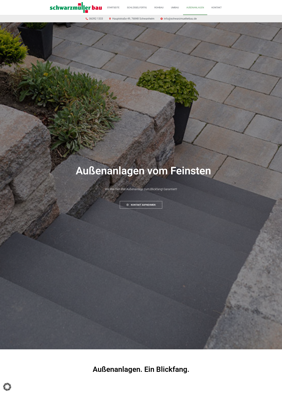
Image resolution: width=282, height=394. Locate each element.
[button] (7, 387)
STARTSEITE (113, 7)
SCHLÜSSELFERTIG (137, 7)
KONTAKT (217, 7)
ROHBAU (159, 7)
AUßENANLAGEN (195, 7)
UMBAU (175, 7)
